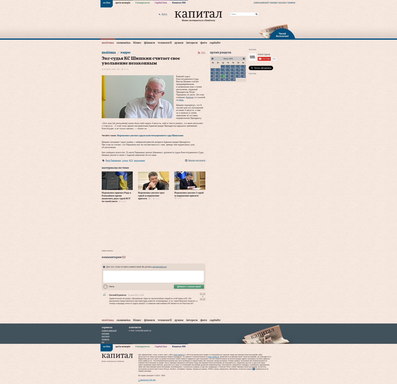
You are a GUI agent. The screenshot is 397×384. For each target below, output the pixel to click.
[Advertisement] (153, 228)
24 (234, 76)
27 (214, 79)
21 (219, 76)
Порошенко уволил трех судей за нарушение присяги (151, 196)
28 (219, 79)
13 (214, 73)
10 (234, 70)
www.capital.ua (179, 355)
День (181, 100)
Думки (178, 42)
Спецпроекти (142, 3)
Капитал (190, 97)
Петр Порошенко (113, 160)
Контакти (282, 2)
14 (219, 73)
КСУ (131, 160)
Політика (108, 42)
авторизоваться (159, 267)
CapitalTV (215, 42)
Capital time (161, 3)
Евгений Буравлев (117, 295)
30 (229, 79)
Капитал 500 (179, 3)
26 (244, 76)
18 (239, 73)
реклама (273, 2)
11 (239, 70)
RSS (203, 53)
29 (224, 79)
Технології (165, 42)
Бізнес (137, 42)
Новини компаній (261, 2)
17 (234, 73)
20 (214, 76)
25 (239, 76)
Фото (203, 42)
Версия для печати (196, 160)
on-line (106, 3)
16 (229, 73)
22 (224, 76)
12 (244, 70)
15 (224, 73)
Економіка (123, 42)
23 (229, 76)
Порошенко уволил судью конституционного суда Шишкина (150, 136)
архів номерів (122, 3)
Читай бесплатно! (282, 35)
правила (291, 2)
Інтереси (192, 42)
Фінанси (149, 42)
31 (234, 79)
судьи (125, 160)
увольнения (139, 160)
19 (244, 73)
